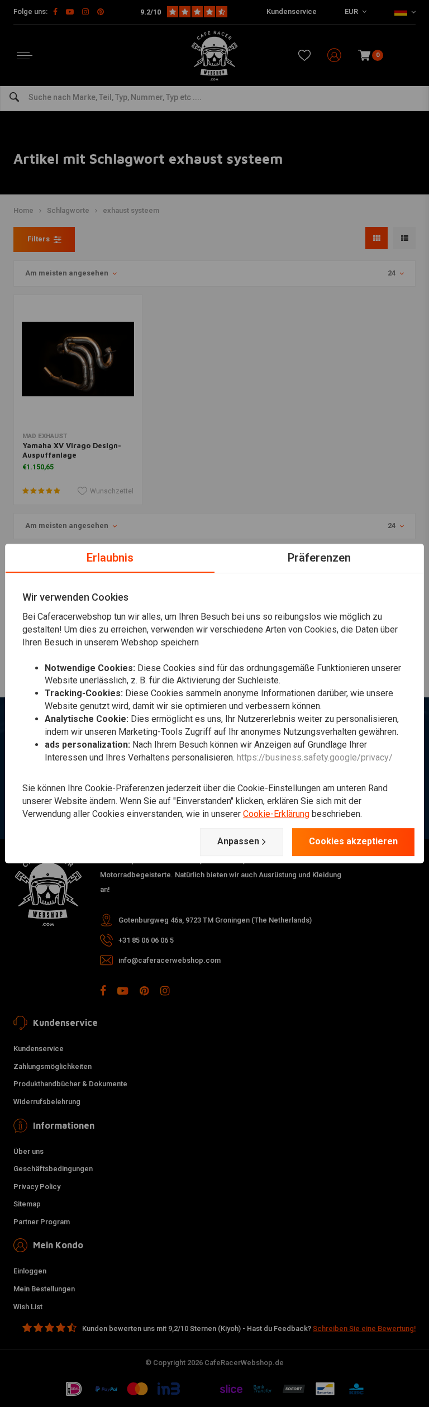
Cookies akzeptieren (353, 841)
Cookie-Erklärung (276, 814)
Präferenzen (319, 557)
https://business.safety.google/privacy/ (315, 757)
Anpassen (238, 841)
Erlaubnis (110, 557)
